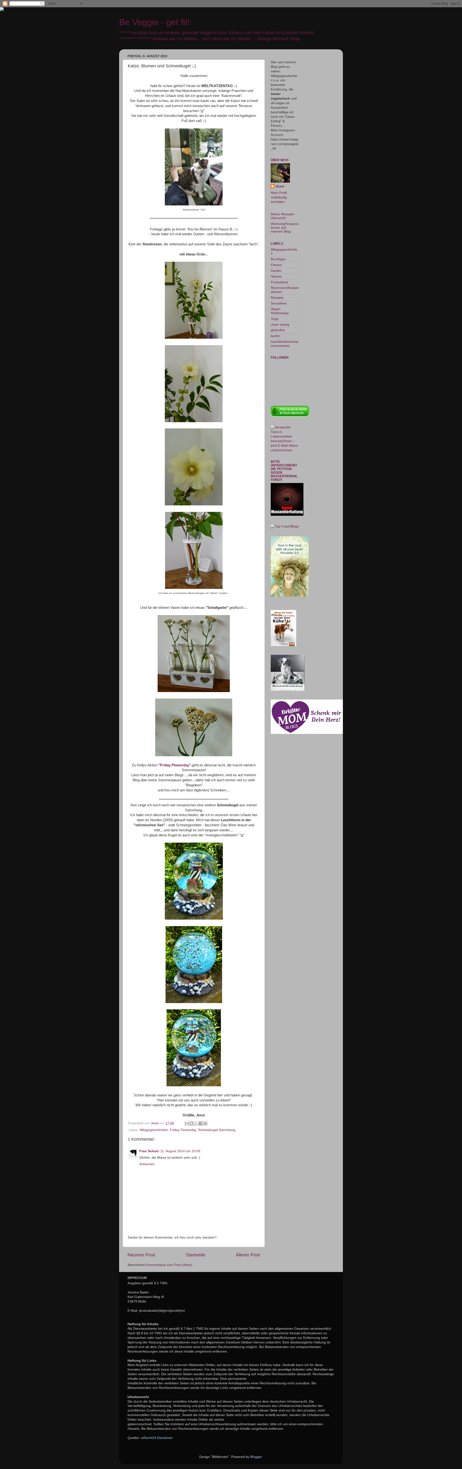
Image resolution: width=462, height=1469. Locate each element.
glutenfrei (278, 330)
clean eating (280, 324)
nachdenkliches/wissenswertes (284, 343)
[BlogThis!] (191, 1123)
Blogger (256, 1457)
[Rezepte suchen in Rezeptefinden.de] (285, 526)
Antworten (147, 1164)
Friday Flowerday (183, 1130)
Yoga (274, 319)
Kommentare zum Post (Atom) (169, 1265)
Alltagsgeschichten (154, 1130)
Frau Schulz (149, 1151)
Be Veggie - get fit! (154, 22)
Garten (276, 271)
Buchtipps (278, 259)
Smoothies (279, 303)
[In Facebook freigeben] (200, 1123)
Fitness (276, 265)
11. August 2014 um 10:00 (180, 1151)
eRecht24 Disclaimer (157, 1438)
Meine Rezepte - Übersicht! (283, 216)
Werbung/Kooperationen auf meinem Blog (285, 227)
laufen (275, 336)
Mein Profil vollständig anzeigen (279, 197)
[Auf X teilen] (196, 1123)
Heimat (276, 276)
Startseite (195, 1254)
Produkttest (279, 282)
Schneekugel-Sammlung (216, 1130)
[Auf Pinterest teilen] (205, 1123)
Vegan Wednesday (280, 311)
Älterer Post (248, 1254)
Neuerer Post (141, 1254)
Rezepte (277, 297)
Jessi (280, 186)
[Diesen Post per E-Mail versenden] (187, 1123)
